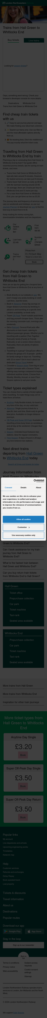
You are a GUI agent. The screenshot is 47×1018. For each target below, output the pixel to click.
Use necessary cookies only (23, 535)
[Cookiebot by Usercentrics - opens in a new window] (33, 480)
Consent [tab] (8, 487)
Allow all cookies (23, 519)
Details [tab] (24, 487)
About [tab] (38, 487)
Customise (22, 527)
